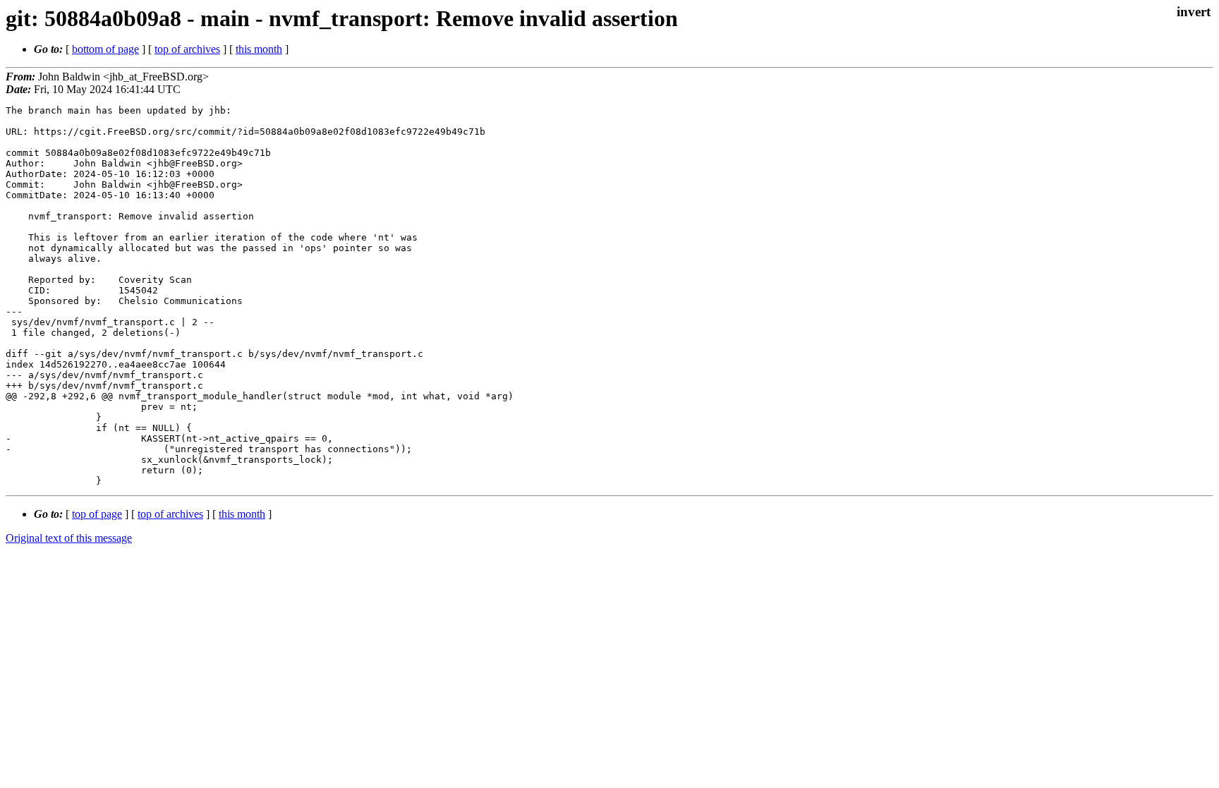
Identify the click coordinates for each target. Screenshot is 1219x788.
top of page (97, 514)
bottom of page (105, 49)
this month (259, 49)
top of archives (187, 49)
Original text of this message (69, 538)
